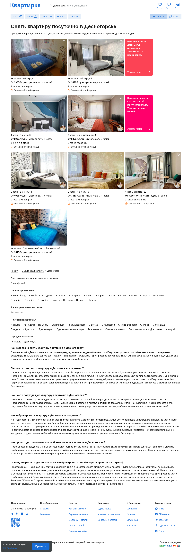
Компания (132, 508)
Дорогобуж (30, 341)
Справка (44, 508)
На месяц (43, 324)
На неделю (29, 324)
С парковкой (108, 324)
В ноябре (29, 300)
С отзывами (159, 324)
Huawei (22, 514)
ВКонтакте (164, 514)
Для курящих (58, 324)
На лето (56, 300)
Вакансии (131, 525)
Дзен (161, 531)
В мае (112, 295)
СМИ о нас (132, 519)
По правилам (10, 546)
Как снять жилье (77, 508)
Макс (161, 508)
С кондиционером (127, 324)
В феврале (74, 295)
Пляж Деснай (18, 283)
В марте (88, 295)
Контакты (45, 514)
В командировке (76, 324)
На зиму (80, 300)
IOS (12, 514)
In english (170, 329)
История (131, 514)
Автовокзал (17, 312)
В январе (60, 295)
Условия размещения (109, 514)
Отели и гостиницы (115, 329)
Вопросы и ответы (78, 519)
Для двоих (16, 329)
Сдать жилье (104, 508)
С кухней (145, 324)
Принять (40, 546)
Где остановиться (137, 329)
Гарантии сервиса (78, 514)
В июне (122, 295)
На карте (15, 324)
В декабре (43, 300)
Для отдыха (156, 329)
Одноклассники (167, 525)
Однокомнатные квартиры (70, 329)
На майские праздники (40, 295)
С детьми (93, 324)
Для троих (30, 329)
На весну (93, 300)
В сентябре (159, 295)
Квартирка (27, 6)
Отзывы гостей (76, 525)
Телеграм (164, 519)
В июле (133, 295)
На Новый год (18, 295)
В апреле (100, 295)
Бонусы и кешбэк (78, 531)
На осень (68, 300)
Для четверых (46, 329)
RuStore (27, 514)
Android (17, 514)
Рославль (16, 341)
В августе (145, 295)
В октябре (16, 300)
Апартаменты (95, 329)
